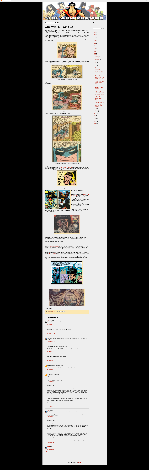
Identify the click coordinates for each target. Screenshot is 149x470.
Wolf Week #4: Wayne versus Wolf (99, 85)
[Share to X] (61, 311)
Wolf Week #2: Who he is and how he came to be (99, 92)
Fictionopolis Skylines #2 (99, 102)
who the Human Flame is (54, 246)
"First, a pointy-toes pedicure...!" (98, 69)
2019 (95, 43)
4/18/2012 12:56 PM (51, 341)
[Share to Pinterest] (64, 311)
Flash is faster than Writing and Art (98, 75)
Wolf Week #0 (97, 96)
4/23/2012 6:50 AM (50, 449)
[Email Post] (57, 311)
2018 (95, 45)
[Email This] (59, 311)
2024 (95, 35)
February (96, 110)
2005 (95, 123)
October (96, 57)
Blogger (79, 462)
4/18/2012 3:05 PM (50, 360)
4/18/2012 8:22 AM (50, 324)
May (96, 65)
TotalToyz (49, 320)
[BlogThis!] (60, 311)
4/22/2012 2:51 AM (50, 442)
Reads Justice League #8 (99, 79)
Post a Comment (49, 451)
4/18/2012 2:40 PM (50, 351)
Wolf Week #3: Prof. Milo (99, 90)
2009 (95, 116)
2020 (95, 42)
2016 (95, 48)
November (97, 56)
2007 (95, 120)
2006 (95, 121)
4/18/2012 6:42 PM (50, 369)
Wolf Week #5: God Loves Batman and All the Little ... (99, 82)
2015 (95, 50)
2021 (95, 40)
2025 (95, 34)
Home (67, 454)
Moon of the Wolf (52, 253)
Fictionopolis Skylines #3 (99, 100)
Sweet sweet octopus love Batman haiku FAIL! (99, 78)
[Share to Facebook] (62, 311)
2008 (95, 118)
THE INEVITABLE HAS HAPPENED (99, 88)
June (96, 64)
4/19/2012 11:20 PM (51, 406)
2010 (95, 115)
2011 (95, 113)
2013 (95, 53)
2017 (95, 46)
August (96, 60)
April (96, 67)
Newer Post (47, 454)
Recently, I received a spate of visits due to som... (99, 72)
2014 (95, 51)
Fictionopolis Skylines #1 (99, 104)
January (96, 111)
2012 (95, 54)
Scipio (48, 337)
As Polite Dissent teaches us (66, 167)
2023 (95, 37)
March (96, 108)
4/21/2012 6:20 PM (50, 416)
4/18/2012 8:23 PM (50, 381)
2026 (95, 32)
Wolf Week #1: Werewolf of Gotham (99, 95)
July (96, 62)
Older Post (87, 454)
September (97, 59)
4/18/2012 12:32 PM (51, 333)
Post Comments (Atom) (54, 456)
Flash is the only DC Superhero (98, 106)
